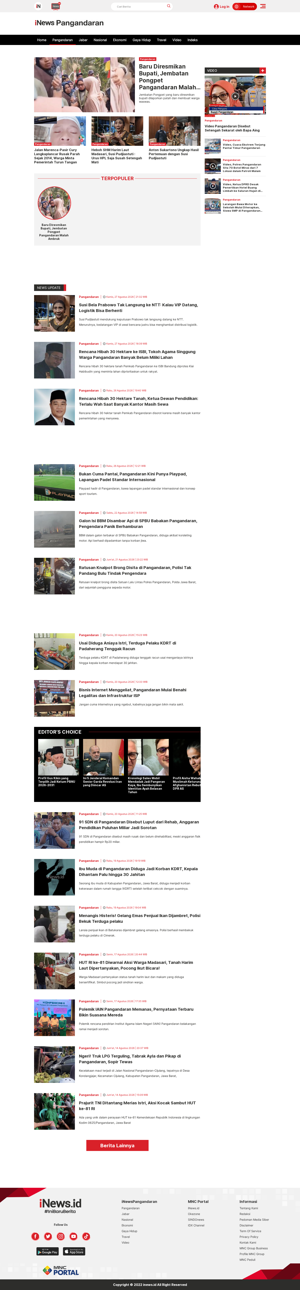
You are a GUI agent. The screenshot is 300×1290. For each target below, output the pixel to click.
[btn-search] (169, 5)
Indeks (193, 40)
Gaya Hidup (142, 40)
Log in (224, 6)
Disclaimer (246, 1225)
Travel (161, 40)
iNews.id (193, 1208)
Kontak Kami (248, 1242)
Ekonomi (120, 40)
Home (41, 40)
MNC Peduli (247, 1259)
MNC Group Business (254, 1248)
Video (176, 40)
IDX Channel (196, 1225)
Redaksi (245, 1214)
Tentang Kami (249, 1208)
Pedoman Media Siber (254, 1219)
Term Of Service (250, 1231)
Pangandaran (62, 40)
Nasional (100, 40)
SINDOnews (196, 1219)
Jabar (83, 40)
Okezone (194, 1214)
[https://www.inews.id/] (69, 23)
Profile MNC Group (252, 1254)
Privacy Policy (249, 1236)
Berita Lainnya (117, 1146)
